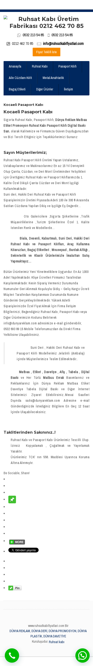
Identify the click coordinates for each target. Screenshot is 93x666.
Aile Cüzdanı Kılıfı (20, 78)
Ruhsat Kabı (40, 66)
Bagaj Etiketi (17, 89)
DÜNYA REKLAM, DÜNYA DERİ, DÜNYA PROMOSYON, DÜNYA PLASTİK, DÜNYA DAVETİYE (48, 633)
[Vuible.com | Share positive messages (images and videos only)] (12, 499)
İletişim (68, 89)
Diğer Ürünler (44, 89)
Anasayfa (15, 66)
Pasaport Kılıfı (67, 66)
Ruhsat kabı (56, 642)
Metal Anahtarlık (53, 78)
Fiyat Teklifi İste (46, 52)
